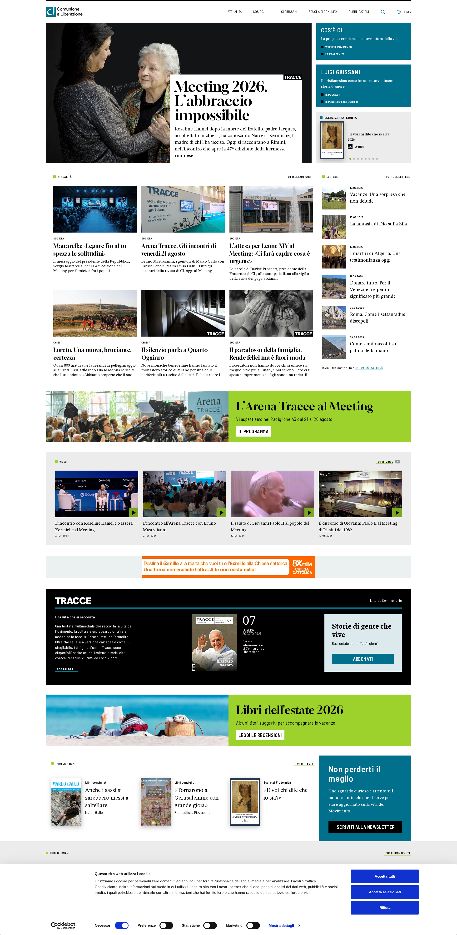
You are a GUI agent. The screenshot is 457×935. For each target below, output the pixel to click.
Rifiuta (385, 907)
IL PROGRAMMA (253, 431)
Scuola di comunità (322, 12)
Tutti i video (384, 461)
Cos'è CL (259, 12)
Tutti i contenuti (397, 853)
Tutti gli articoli (298, 176)
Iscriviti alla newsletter (365, 827)
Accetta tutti (385, 876)
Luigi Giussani (287, 12)
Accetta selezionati (385, 892)
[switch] (166, 925)
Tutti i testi (304, 763)
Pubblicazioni (358, 12)
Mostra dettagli (281, 926)
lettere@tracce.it (369, 367)
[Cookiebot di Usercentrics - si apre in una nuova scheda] (63, 925)
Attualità (235, 12)
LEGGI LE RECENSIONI (260, 735)
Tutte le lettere (398, 176)
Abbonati (363, 659)
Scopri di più (67, 669)
